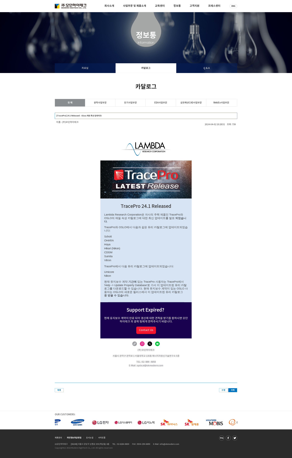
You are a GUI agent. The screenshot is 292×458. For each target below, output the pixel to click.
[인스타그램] (142, 343)
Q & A (206, 68)
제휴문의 (58, 438)
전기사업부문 (130, 102)
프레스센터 (214, 6)
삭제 (233, 390)
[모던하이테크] (70, 6)
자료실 (85, 68)
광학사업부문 (100, 102)
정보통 (177, 6)
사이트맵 (101, 438)
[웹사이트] (134, 343)
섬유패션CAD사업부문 (191, 102)
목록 (59, 390)
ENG (233, 6)
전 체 (70, 102)
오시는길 (89, 438)
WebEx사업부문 (221, 102)
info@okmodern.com (169, 444)
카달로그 (145, 68)
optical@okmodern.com (150, 365)
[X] (150, 343)
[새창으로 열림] (221, 438)
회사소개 (109, 6)
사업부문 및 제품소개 (134, 6)
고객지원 (194, 6)
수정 (223, 390)
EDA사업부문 (160, 102)
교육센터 (160, 6)
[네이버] (157, 343)
